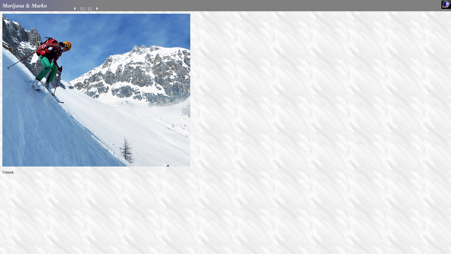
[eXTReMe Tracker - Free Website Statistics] (446, 8)
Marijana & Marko (24, 6)
